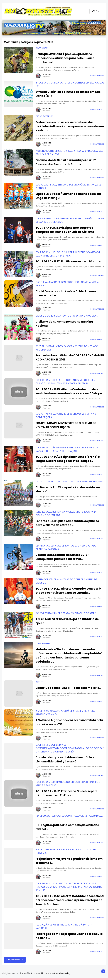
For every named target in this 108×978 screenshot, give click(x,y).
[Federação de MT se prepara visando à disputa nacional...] (18, 936)
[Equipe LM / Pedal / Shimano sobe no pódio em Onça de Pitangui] (18, 196)
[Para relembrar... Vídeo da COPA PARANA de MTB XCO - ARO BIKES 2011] (18, 358)
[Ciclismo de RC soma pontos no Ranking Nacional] (18, 327)
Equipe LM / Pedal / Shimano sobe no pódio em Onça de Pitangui (68, 196)
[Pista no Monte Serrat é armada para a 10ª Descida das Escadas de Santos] (18, 162)
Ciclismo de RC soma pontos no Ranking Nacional (66, 315)
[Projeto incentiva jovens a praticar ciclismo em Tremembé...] (18, 861)
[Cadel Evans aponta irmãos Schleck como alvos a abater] (18, 293)
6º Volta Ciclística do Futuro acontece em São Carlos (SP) (68, 94)
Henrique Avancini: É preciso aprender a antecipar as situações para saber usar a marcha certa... (65, 58)
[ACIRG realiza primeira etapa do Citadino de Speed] (18, 625)
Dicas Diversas (44, 116)
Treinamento (43, 643)
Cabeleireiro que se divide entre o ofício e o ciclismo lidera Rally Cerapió (66, 759)
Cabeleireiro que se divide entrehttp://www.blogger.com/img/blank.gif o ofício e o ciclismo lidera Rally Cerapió (70, 748)
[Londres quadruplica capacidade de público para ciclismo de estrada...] (18, 523)
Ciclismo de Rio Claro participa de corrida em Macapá (69, 481)
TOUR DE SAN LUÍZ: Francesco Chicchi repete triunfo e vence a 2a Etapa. (66, 793)
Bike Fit (40, 682)
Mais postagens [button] (13, 959)
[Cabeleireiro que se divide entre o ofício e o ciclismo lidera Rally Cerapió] (18, 756)
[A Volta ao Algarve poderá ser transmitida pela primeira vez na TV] (18, 722)
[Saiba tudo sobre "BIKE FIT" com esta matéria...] (18, 693)
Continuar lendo (97, 76)
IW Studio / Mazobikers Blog (57, 973)
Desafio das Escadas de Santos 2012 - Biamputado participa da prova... (62, 557)
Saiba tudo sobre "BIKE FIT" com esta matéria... (68, 688)
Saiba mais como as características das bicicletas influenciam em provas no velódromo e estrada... (70, 126)
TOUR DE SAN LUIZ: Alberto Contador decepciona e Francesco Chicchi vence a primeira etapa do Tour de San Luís (69, 887)
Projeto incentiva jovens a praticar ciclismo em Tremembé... (69, 861)
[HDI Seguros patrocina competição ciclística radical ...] (18, 827)
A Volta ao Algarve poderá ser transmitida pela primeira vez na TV (69, 722)
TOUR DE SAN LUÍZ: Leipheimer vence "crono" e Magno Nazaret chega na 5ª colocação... (68, 459)
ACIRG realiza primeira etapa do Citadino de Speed (66, 613)
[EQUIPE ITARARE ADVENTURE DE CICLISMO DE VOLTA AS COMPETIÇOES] (18, 425)
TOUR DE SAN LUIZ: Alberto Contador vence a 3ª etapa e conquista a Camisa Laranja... (68, 591)
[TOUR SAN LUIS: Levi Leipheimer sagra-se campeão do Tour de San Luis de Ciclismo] (18, 230)
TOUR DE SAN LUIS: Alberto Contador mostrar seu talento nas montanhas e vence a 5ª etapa (69, 391)
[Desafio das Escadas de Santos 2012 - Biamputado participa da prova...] (18, 557)
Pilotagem (42, 48)
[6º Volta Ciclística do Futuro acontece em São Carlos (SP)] (18, 94)
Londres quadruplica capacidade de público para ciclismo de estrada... (67, 523)
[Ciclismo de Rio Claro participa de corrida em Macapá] (18, 493)
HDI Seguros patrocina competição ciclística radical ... (67, 827)
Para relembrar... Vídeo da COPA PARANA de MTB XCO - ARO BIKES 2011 (70, 357)
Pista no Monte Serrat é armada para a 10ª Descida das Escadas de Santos (66, 162)
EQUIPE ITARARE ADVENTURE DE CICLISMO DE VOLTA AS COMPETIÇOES (66, 425)
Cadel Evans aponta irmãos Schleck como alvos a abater (66, 293)
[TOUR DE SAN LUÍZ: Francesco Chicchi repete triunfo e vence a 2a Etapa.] (18, 793)
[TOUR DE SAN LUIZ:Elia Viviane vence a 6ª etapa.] (18, 264)
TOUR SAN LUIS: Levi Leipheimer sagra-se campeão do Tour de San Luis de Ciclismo (65, 230)
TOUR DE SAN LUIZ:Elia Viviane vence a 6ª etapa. (69, 261)
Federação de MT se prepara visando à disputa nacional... (69, 936)
